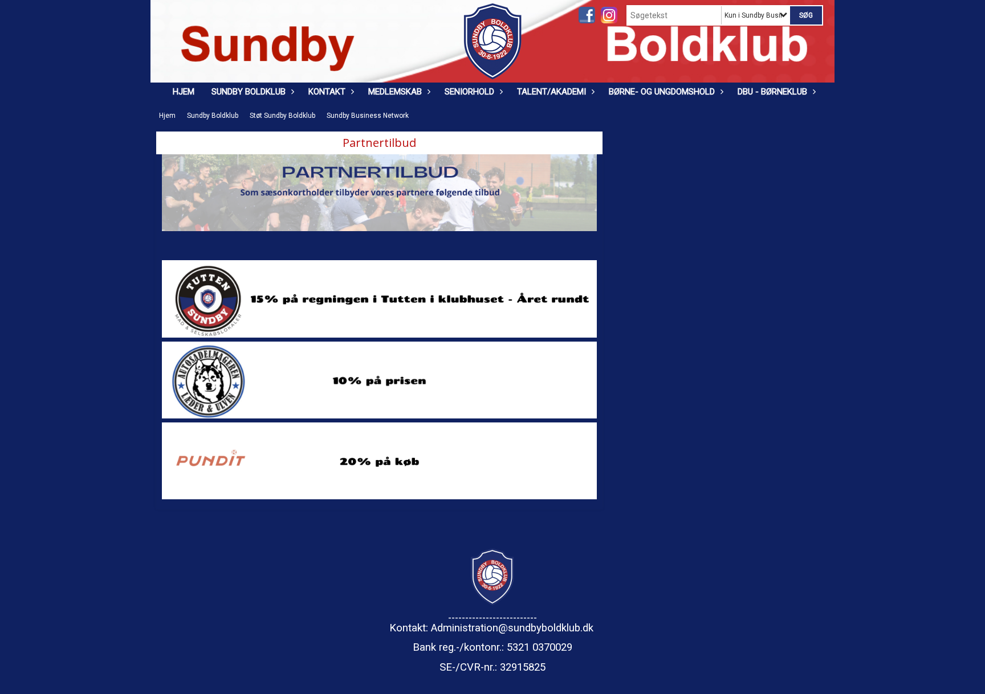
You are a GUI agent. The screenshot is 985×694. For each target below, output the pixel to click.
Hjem (183, 92)
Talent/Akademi (551, 92)
